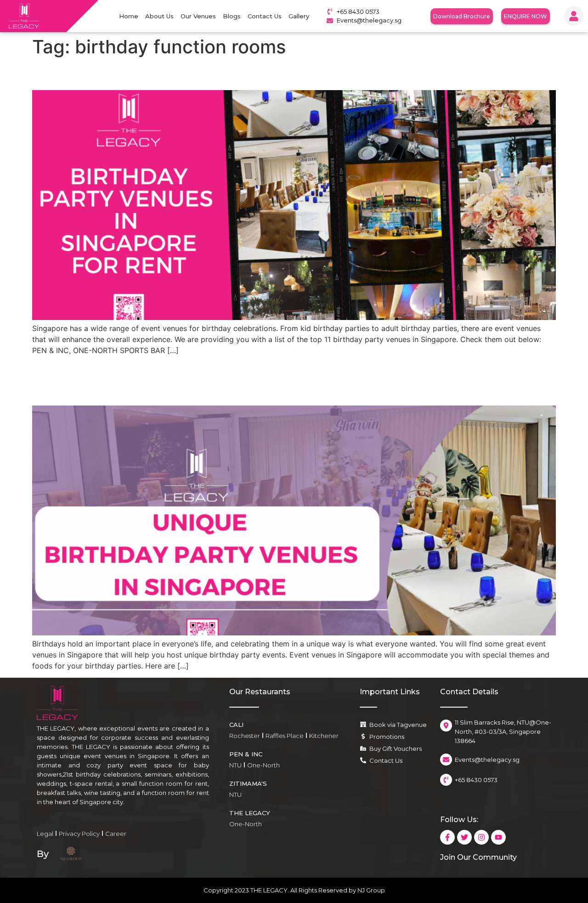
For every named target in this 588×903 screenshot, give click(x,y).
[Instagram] (481, 837)
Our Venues (198, 16)
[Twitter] (464, 837)
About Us (159, 16)
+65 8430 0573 (358, 11)
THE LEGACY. (269, 890)
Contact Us (265, 16)
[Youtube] (498, 837)
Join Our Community (478, 857)
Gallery (298, 16)
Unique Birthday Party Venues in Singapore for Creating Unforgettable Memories (276, 380)
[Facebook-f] (447, 837)
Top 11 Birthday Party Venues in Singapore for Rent (208, 74)
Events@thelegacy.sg (369, 20)
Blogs (232, 16)
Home (128, 16)
